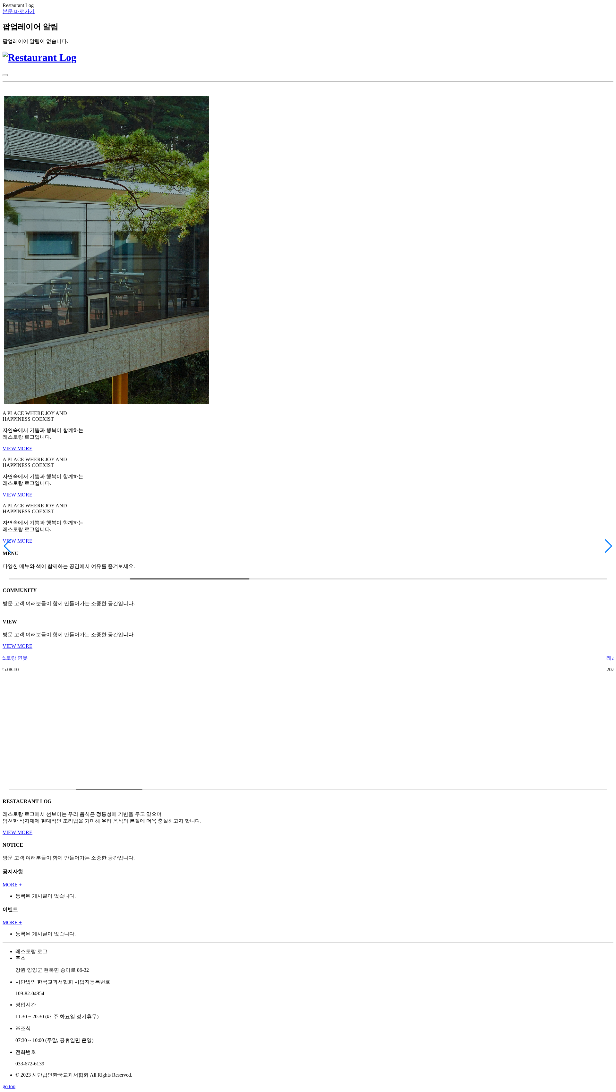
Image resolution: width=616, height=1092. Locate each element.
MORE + (12, 884)
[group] (308, 578)
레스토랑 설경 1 (20, 658)
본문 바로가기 (19, 11)
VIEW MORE (17, 448)
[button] (7, 546)
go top (9, 1086)
